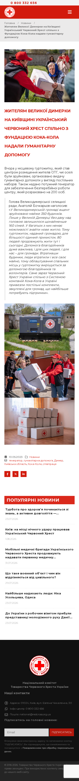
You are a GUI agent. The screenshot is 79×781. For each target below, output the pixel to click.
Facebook (7, 474)
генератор (16, 460)
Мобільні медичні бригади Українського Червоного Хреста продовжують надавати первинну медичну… (39, 553)
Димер (58, 460)
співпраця (49, 464)
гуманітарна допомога (38, 460)
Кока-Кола (35, 464)
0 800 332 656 (24, 3)
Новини (34, 457)
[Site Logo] (11, 12)
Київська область (15, 464)
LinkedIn (24, 474)
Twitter (15, 474)
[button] (71, 12)
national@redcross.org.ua (35, 714)
